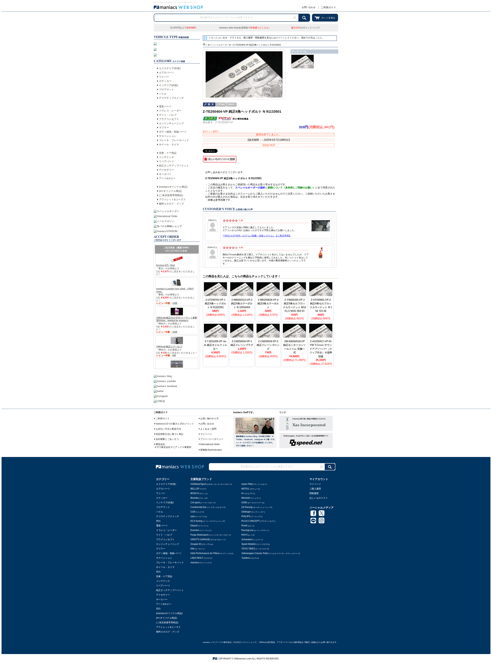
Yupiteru (250, 558)
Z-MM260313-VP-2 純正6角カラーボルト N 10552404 (242, 303)
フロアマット (166, 89)
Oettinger (253, 511)
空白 (158, 521)
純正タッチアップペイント (174, 165)
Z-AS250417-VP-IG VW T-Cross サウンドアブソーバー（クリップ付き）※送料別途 (321, 349)
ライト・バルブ (167, 114)
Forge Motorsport (210, 534)
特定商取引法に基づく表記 (169, 434)
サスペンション (167, 136)
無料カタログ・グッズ (171, 203)
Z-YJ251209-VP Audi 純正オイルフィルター (215, 345)
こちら (318, 37)
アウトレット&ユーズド (172, 199)
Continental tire (207, 507)
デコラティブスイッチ (171, 98)
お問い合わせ (309, 7)
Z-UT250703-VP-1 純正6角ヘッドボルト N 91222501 (215, 303)
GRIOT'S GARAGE (207, 539)
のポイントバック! (305, 27)
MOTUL (250, 488)
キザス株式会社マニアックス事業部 (172, 447)
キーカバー (165, 174)
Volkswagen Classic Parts (270, 553)
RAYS (247, 534)
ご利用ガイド (328, 7)
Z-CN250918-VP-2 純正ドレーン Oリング (268, 345)
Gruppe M (201, 544)
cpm (198, 516)
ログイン (280, 37)
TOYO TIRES (255, 548)
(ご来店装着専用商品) (171, 195)
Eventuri (200, 530)
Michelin (251, 498)
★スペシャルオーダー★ (219, 45)
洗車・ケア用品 (167, 152)
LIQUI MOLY (201, 558)
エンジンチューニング (171, 123)
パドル (162, 93)
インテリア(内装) (168, 85)
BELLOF (198, 488)
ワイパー (164, 76)
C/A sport (202, 502)
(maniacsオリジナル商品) (173, 186)
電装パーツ (165, 106)
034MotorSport (211, 484)
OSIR (252, 502)
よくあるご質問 (208, 429)
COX (197, 511)
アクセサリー (166, 169)
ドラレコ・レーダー (170, 110)
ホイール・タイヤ (169, 144)
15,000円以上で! (183, 27)
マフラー (164, 127)
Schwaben (252, 539)
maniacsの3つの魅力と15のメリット (175, 423)
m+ (248, 493)
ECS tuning (207, 521)
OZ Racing (256, 507)
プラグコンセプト (169, 119)
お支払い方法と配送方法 (168, 429)
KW (197, 548)
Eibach (199, 525)
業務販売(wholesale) (211, 450)
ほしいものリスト (318, 498)
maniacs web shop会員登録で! (244, 27)
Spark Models (255, 544)
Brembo (198, 498)
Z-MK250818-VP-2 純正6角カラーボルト (268, 303)
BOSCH (198, 493)
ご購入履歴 (315, 488)
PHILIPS (251, 516)
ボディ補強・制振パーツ (172, 131)
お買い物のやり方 (209, 418)
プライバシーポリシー (211, 439)
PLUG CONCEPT (258, 521)
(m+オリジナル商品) (170, 191)
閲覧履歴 (314, 493)
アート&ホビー (167, 178)
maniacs (200, 562)
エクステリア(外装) (169, 68)
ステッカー (165, 81)
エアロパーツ (166, 72)
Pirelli (247, 525)
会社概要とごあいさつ (167, 439)
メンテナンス (166, 157)
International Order (210, 444)
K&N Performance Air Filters (211, 553)
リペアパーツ (166, 161)
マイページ (206, 434)
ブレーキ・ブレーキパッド (174, 140)
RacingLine (255, 530)
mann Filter (254, 484)
